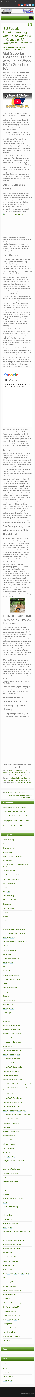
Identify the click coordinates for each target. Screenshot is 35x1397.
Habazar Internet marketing (21, 782)
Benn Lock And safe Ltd (10, 848)
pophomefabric (7, 1227)
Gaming (5, 992)
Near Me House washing (10, 1207)
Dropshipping (7, 904)
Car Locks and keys (9, 871)
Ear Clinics (6, 912)
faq (4, 967)
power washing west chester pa (12, 1248)
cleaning (5, 887)
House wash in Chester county (12, 1042)
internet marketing (8, 1148)
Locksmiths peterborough (11, 1173)
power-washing (7, 1253)
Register (5, 1364)
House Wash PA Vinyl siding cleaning (14, 1110)
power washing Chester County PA (13, 1240)
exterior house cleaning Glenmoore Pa (15, 942)
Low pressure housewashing (12, 1186)
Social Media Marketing (10, 1294)
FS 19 (5, 983)
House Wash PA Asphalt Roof (12, 1050)
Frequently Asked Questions (11, 979)
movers (5, 1202)
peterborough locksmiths (10, 1223)
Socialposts (6, 1299)
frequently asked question (11, 975)
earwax (5, 925)
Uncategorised (7, 1324)
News (4, 1211)
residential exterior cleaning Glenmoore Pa (16, 1273)
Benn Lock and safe (9, 844)
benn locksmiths (8, 852)
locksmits (6, 1177)
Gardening (6, 996)
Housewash (7, 44)
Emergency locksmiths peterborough (14, 933)
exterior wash (7, 954)
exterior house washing (10, 950)
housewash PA (7, 1140)
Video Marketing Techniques (11, 1336)
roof (4, 1278)
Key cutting (6, 1152)
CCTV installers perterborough (12, 875)
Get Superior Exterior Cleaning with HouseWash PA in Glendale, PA (14, 48)
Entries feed (6, 1372)
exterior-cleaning (8, 962)
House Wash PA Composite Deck (13, 1067)
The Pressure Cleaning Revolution (14, 792)
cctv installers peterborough (11, 879)
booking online (7, 861)
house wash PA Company (11, 1063)
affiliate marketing (8, 840)
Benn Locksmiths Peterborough (12, 856)
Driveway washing (8, 896)
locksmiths (6, 1165)
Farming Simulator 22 (9, 971)
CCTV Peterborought (9, 883)
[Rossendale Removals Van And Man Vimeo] (30, 5)
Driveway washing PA (9, 900)
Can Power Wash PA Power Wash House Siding (15, 865)
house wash (6, 1021)
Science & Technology (10, 1286)
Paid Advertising (8, 1219)
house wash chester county (11, 1025)
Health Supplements (9, 1000)
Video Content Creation (10, 1332)
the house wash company (11, 1319)
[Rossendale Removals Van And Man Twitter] (33, 5)
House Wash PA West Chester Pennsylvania (16, 1115)
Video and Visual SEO (9, 1328)
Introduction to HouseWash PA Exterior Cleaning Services (20, 796)
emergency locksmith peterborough (14, 929)
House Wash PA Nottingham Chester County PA (16, 1089)
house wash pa (7, 1046)
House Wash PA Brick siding (11, 1054)
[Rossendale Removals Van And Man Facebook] (27, 5)
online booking (7, 1215)
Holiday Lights (7, 1013)
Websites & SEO (8, 1340)
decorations (6, 891)
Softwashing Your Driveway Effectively (14, 826)
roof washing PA (8, 1282)
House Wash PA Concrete (11, 1071)
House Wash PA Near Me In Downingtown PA (17, 1084)
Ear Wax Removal (8, 921)
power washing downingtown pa (13, 1244)
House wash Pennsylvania (11, 1123)
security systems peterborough (12, 1290)
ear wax (5, 917)
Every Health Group (9, 937)
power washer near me (10, 1236)
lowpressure (6, 1194)
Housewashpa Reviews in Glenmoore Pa (15, 816)
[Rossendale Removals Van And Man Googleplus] (25, 5)
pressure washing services (11, 1261)
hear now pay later (8, 1004)
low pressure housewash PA (11, 1182)
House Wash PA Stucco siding (12, 1106)
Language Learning (9, 1156)
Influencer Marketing (9, 1144)
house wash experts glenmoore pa (13, 1034)
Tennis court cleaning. (9, 1311)
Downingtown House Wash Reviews (14, 812)
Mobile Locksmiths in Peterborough (14, 1198)
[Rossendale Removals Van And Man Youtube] (19, 5)
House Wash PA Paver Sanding (12, 1098)
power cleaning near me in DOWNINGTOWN (16, 1232)
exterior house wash (9, 946)
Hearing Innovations (9, 1008)
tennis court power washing (11, 1315)
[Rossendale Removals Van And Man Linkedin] (22, 5)
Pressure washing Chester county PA (14, 1257)
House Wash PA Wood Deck (11, 1119)
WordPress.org (7, 1380)
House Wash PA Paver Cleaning (13, 1094)
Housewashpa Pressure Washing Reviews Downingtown (16, 821)
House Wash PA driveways (11, 1075)
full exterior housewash (10, 988)
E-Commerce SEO (8, 908)
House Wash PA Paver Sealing (12, 1102)
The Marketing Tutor (19, 775)
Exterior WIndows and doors (11, 958)
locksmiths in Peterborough (11, 1169)
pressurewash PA (8, 1265)
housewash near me (9, 1136)
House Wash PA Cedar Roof (11, 1059)
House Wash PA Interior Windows (13, 1080)
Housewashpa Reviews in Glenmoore (14, 808)
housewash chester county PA (12, 1131)
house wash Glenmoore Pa (11, 1038)
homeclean (6, 1017)
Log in (5, 1368)
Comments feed (8, 1376)
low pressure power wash (11, 1190)
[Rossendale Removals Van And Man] (17, 11)
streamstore (24, 42)
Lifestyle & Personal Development (13, 1161)
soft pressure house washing (12, 1303)
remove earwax (7, 1269)
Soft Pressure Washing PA (11, 1307)
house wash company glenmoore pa (14, 1029)
